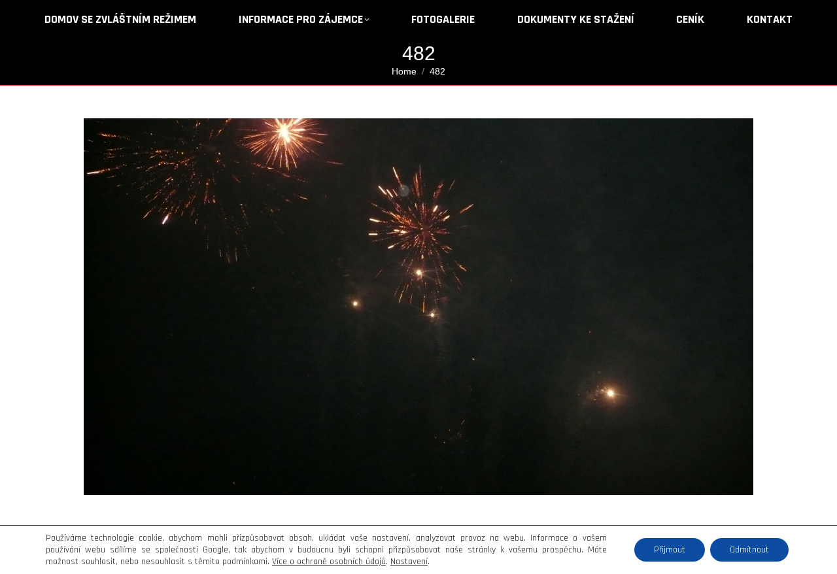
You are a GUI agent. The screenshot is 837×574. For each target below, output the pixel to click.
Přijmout (669, 550)
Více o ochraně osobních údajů (329, 561)
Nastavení (409, 561)
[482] (418, 306)
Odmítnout (749, 550)
